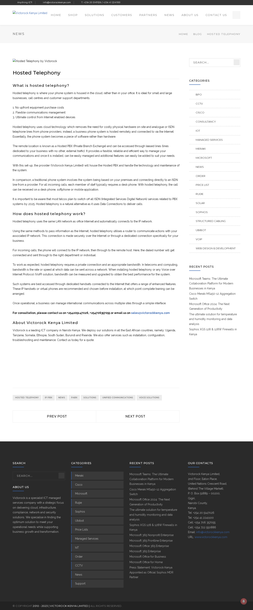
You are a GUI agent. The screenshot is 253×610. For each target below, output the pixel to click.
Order (200, 176)
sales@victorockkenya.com (150, 312)
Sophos (202, 212)
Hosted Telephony (27, 397)
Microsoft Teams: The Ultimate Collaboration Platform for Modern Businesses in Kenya (211, 283)
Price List (202, 184)
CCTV (199, 103)
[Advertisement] (85, 366)
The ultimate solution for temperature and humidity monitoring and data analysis (213, 319)
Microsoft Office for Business (147, 556)
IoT (198, 130)
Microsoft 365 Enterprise (145, 551)
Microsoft (204, 157)
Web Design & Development (216, 248)
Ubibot (201, 230)
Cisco (200, 112)
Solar (200, 203)
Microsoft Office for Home (146, 562)
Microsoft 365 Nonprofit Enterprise (151, 535)
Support (80, 583)
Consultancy (206, 121)
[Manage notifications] (244, 601)
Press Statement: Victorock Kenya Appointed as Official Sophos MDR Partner (151, 572)
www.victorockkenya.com (211, 537)
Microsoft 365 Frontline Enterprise (151, 540)
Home (183, 34)
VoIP (199, 239)
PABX (74, 397)
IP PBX (48, 397)
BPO (199, 94)
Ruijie (199, 193)
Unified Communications (117, 397)
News (61, 397)
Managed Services (209, 139)
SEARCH (237, 62)
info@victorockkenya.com (212, 532)
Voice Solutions (149, 397)
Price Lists (81, 529)
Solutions (89, 397)
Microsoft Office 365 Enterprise (149, 546)
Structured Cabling (211, 221)
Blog (197, 34)
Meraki (201, 148)
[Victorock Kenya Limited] (30, 12)
